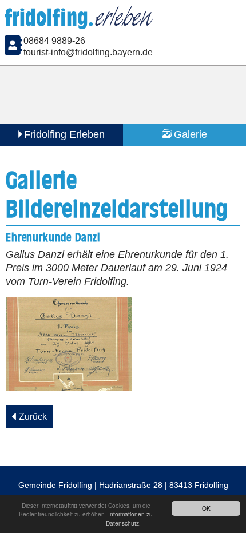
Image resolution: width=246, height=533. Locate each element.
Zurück (33, 414)
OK (206, 508)
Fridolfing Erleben (64, 132)
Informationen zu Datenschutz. (129, 518)
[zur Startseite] (80, 22)
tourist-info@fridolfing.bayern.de (88, 50)
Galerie (190, 132)
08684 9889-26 (54, 39)
